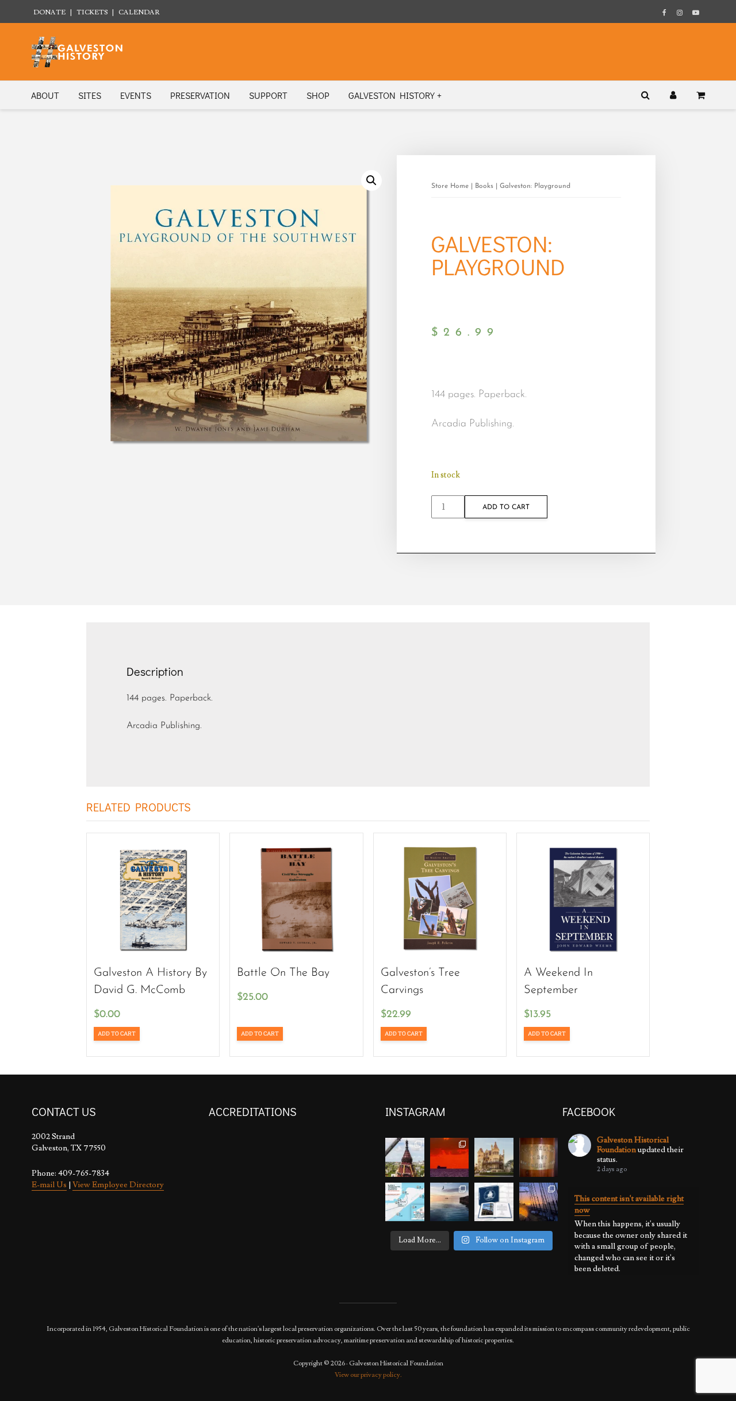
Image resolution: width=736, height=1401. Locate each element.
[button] (371, 180)
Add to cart (506, 507)
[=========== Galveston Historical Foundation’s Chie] (538, 1202)
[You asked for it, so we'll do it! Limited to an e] (493, 1202)
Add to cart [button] (117, 1033)
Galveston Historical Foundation (633, 1145)
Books (484, 186)
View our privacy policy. (368, 1375)
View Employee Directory (118, 1185)
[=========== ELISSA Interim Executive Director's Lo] (538, 1157)
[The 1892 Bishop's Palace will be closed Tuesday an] (493, 1157)
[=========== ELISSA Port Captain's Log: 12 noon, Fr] (449, 1202)
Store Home (450, 186)
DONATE (49, 12)
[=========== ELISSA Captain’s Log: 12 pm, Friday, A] (449, 1157)
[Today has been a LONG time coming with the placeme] (404, 1157)
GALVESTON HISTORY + (395, 95)
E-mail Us (49, 1185)
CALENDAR (139, 12)
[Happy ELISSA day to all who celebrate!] (404, 1202)
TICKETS (92, 12)
